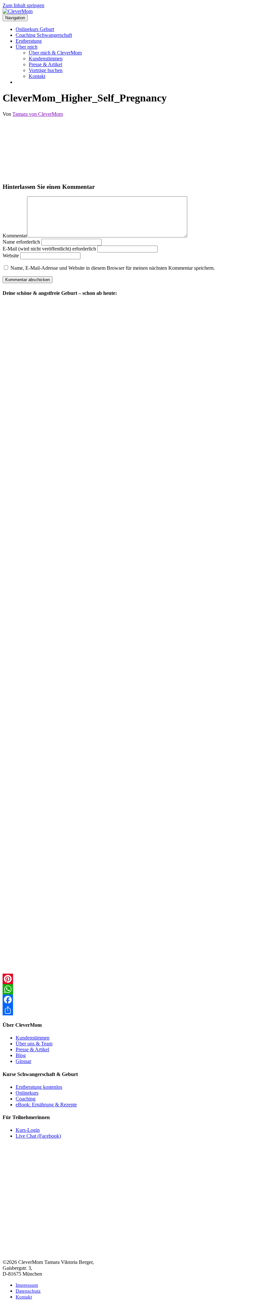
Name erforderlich (21, 242)
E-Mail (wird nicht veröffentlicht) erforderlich (49, 248)
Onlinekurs (27, 1093)
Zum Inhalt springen (23, 5)
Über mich (26, 47)
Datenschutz (28, 1291)
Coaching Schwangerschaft (44, 35)
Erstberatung (29, 41)
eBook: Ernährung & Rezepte (46, 1104)
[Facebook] (133, 999)
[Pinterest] (133, 979)
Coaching (25, 1098)
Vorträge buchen (46, 70)
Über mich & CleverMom (55, 52)
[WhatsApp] (133, 989)
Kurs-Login (28, 1130)
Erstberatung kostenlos (39, 1087)
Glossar (23, 1061)
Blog (21, 1055)
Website (11, 255)
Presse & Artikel (45, 64)
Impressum (27, 1285)
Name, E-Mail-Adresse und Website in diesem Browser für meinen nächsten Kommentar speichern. (112, 268)
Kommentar (15, 235)
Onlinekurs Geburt (35, 29)
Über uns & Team (34, 1043)
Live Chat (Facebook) (38, 1136)
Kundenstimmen (46, 58)
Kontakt (37, 76)
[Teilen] (133, 1010)
